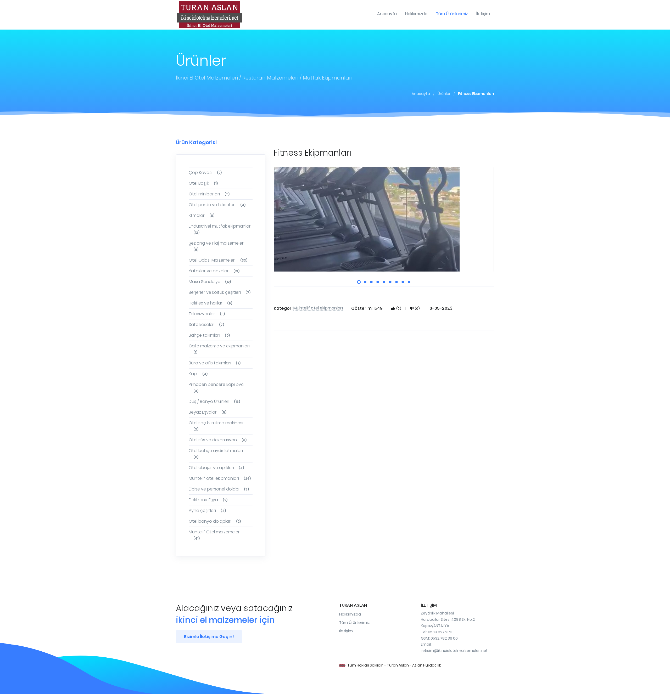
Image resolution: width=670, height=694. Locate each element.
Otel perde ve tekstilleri (217, 205)
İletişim (346, 631)
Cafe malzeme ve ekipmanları (219, 349)
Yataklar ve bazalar (214, 271)
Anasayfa (421, 93)
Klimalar (201, 215)
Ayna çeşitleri (207, 510)
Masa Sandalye (210, 282)
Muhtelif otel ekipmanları (220, 478)
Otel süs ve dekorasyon (218, 440)
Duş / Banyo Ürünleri (214, 401)
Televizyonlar (207, 314)
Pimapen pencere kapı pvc (216, 387)
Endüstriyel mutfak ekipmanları (220, 229)
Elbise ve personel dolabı (219, 489)
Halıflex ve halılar (210, 303)
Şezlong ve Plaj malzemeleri (216, 246)
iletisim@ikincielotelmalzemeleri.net (454, 650)
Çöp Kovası (205, 173)
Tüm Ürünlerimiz (354, 622)
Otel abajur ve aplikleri (216, 468)
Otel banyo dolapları (215, 521)
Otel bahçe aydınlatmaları (216, 453)
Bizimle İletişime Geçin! (209, 637)
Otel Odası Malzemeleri (218, 260)
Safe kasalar (206, 324)
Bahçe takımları (209, 335)
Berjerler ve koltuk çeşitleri (219, 292)
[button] (359, 282)
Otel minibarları (209, 194)
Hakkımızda (350, 614)
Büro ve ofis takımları (215, 363)
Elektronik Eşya (208, 500)
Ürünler (444, 93)
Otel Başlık (203, 183)
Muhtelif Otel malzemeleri (215, 535)
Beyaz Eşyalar (207, 412)
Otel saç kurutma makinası (216, 426)
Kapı (198, 374)
